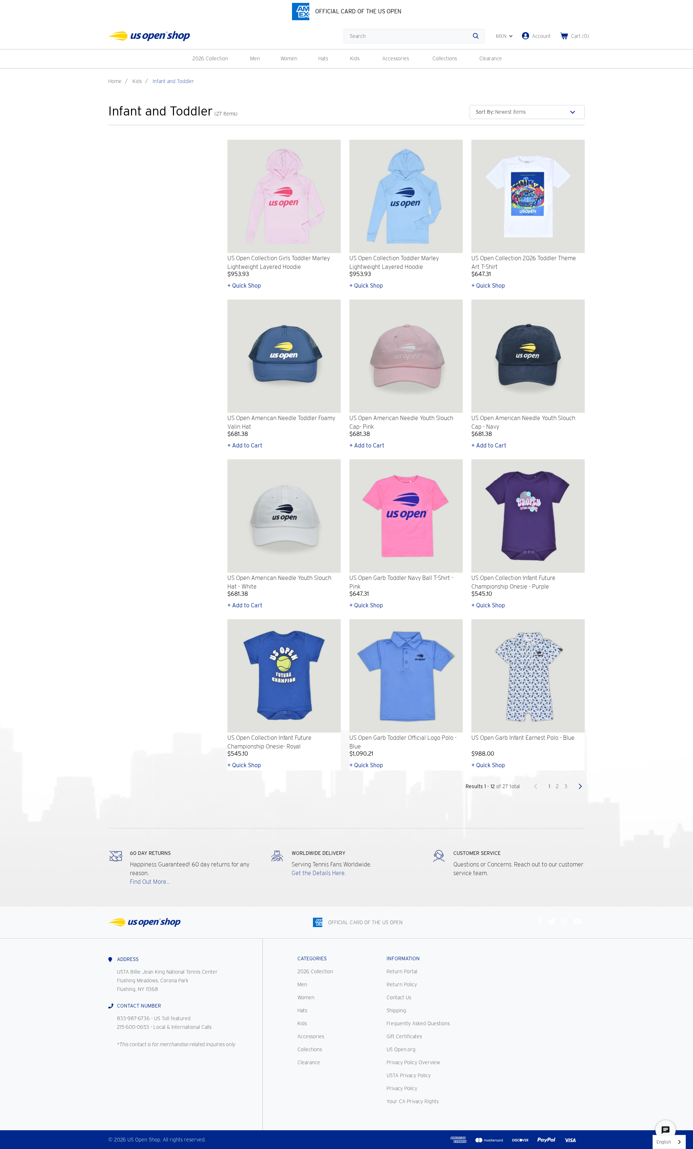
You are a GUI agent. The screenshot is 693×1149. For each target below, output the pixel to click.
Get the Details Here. (319, 873)
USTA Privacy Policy (409, 1075)
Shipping (396, 1010)
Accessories (395, 58)
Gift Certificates (404, 1036)
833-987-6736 (133, 1018)
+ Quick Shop (244, 285)
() (580, 36)
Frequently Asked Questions (418, 1023)
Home (115, 81)
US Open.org (401, 1049)
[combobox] (669, 1142)
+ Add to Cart (244, 445)
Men (255, 58)
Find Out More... (150, 881)
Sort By (485, 112)
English (664, 1142)
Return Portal (402, 971)
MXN (501, 36)
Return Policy (402, 984)
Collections (444, 58)
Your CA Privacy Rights (413, 1101)
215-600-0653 (133, 1027)
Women (288, 58)
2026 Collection (210, 58)
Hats (323, 58)
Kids (354, 58)
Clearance (490, 58)
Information (403, 958)
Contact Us (399, 997)
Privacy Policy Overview (413, 1062)
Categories (312, 958)
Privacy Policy (402, 1088)
